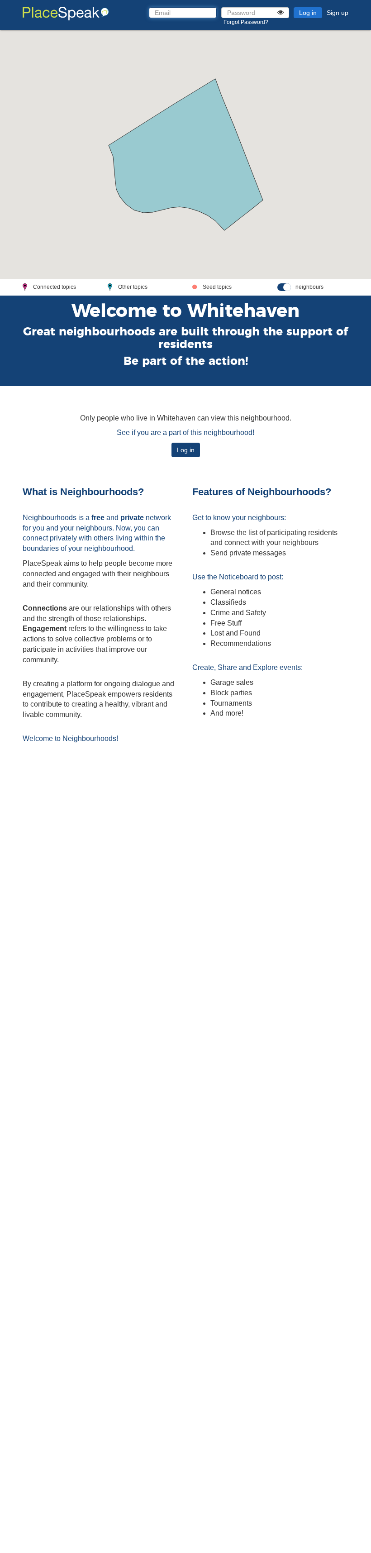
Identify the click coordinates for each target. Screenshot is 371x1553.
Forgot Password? (246, 22)
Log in (308, 12)
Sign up (337, 12)
